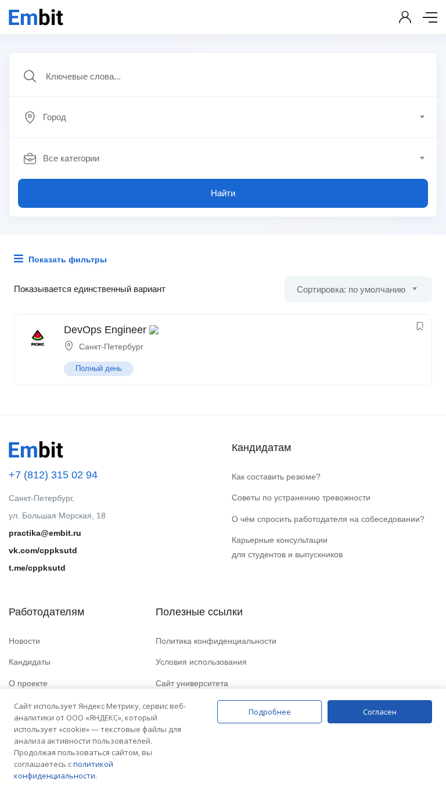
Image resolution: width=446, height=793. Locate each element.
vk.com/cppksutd (43, 550)
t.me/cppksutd (37, 567)
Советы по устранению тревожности (301, 497)
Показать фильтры (66, 259)
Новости (24, 641)
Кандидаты (30, 661)
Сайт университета (192, 683)
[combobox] (229, 117)
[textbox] (222, 117)
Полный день (98, 368)
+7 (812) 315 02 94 (53, 475)
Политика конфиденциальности (216, 641)
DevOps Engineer (105, 330)
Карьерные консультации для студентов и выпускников (287, 547)
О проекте (28, 683)
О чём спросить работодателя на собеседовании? (328, 519)
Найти (223, 193)
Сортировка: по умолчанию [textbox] (351, 289)
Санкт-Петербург (111, 346)
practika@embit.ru (45, 533)
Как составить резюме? (276, 476)
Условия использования (201, 661)
